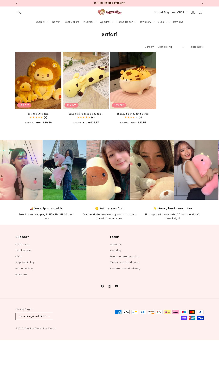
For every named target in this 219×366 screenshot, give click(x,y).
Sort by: (149, 47)
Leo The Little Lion (38, 114)
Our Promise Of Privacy (125, 268)
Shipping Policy (25, 262)
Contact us (22, 244)
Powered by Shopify (45, 328)
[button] (19, 12)
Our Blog (115, 250)
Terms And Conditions (124, 262)
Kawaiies (29, 328)
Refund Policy (24, 268)
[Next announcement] (202, 3)
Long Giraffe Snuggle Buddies (86, 114)
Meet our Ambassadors (125, 256)
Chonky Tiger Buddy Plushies (133, 114)
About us (116, 244)
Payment (21, 274)
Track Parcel (23, 250)
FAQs (18, 256)
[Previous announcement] (16, 3)
